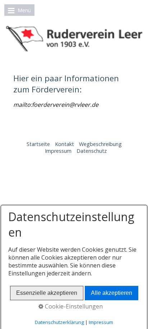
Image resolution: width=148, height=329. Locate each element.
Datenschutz (92, 150)
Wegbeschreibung (100, 144)
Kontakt (64, 144)
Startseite (38, 144)
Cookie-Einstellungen (73, 306)
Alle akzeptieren (111, 293)
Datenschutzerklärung (59, 322)
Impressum (58, 150)
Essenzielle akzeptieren (46, 293)
